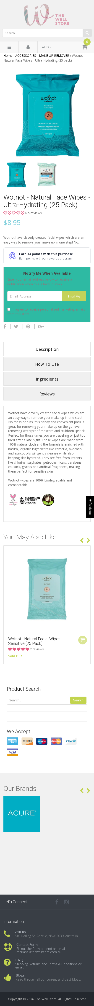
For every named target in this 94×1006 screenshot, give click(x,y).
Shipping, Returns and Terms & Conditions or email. (48, 965)
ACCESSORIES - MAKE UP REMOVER (42, 55)
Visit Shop (47, 801)
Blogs (20, 975)
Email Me (74, 296)
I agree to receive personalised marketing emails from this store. (46, 311)
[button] (14, 213)
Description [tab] (47, 349)
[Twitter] (16, 326)
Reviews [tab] (47, 394)
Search (78, 700)
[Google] (41, 326)
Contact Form (27, 944)
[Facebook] (4, 326)
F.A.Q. (19, 959)
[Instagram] (66, 902)
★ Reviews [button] (90, 507)
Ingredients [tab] (47, 379)
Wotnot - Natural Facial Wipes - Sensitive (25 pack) (35, 641)
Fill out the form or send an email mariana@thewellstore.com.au (40, 950)
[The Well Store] (47, 14)
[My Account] (28, 47)
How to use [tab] (47, 364)
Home (8, 55)
